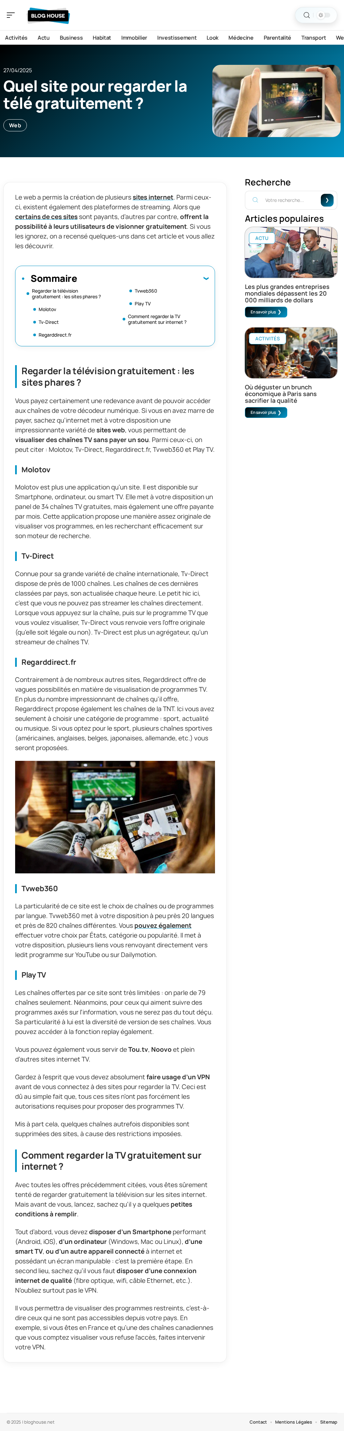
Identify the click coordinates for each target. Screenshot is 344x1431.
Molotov (47, 309)
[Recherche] (306, 15)
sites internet (153, 197)
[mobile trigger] (12, 15)
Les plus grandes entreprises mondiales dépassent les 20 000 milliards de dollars (287, 293)
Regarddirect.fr (55, 335)
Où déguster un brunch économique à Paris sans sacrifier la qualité (281, 393)
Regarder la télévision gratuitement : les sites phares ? (66, 294)
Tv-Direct (49, 322)
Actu (262, 238)
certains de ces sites (46, 216)
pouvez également (162, 925)
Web (15, 125)
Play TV (143, 303)
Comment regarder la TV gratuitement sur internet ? (157, 319)
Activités (267, 338)
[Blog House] (48, 15)
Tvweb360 (146, 291)
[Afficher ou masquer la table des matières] (143, 278)
